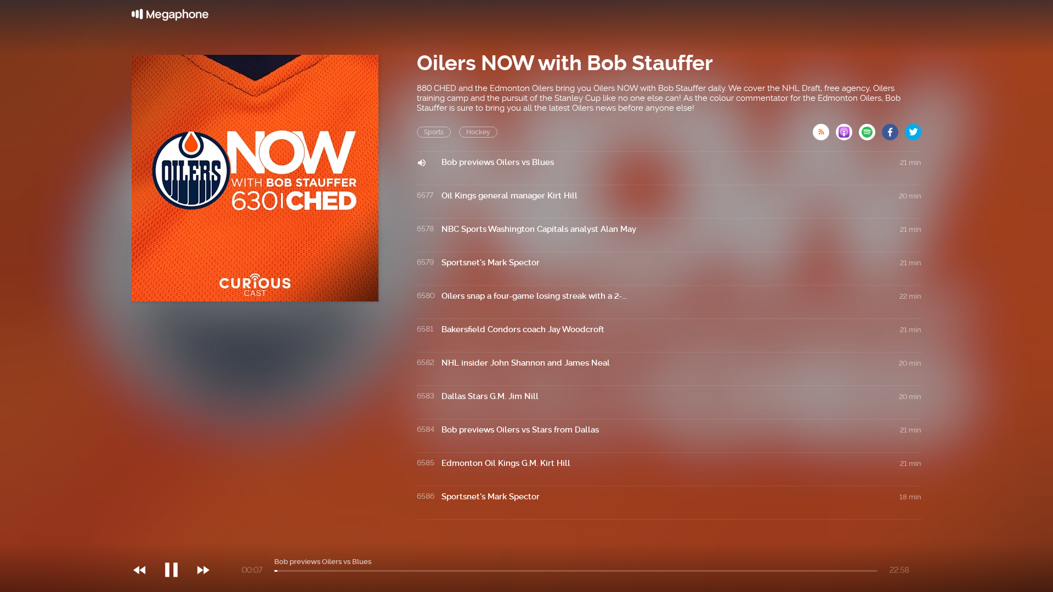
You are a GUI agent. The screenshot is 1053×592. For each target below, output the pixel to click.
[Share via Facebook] (893, 129)
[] (177, 548)
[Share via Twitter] (913, 129)
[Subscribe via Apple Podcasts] (847, 129)
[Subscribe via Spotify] (870, 129)
